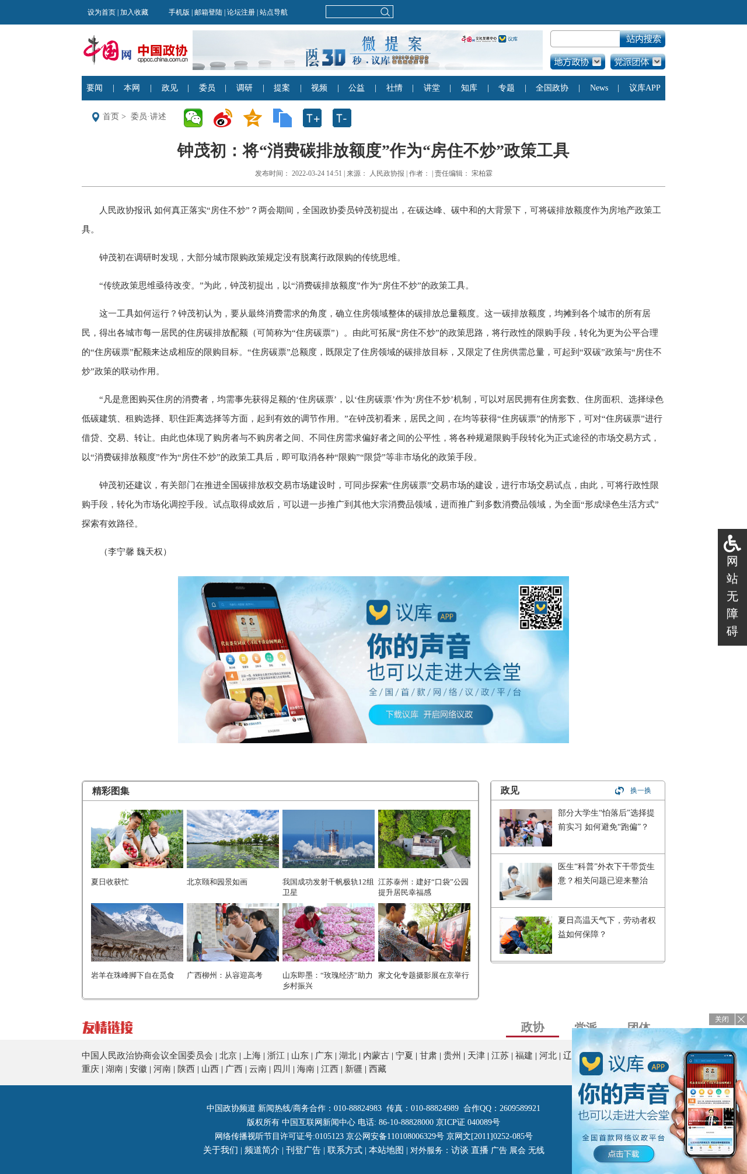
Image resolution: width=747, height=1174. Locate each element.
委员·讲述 (148, 116)
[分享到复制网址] (286, 118)
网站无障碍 (732, 596)
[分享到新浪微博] (227, 118)
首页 (111, 116)
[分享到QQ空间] (256, 118)
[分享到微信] (197, 118)
